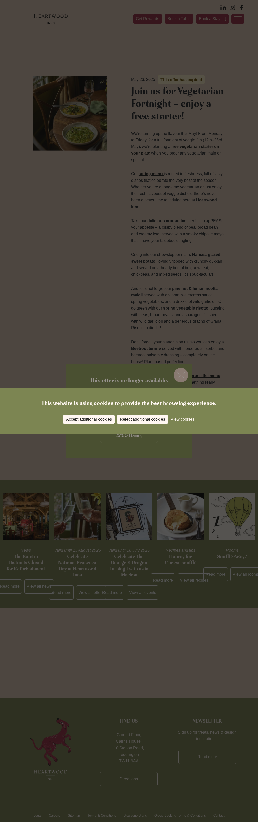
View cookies (183, 419)
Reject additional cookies (142, 419)
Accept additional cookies (89, 419)
